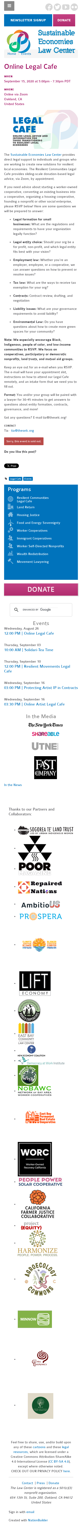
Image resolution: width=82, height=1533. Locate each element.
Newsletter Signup (28, 20)
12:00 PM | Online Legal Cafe (29, 633)
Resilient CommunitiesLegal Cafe (33, 499)
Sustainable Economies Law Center (36, 155)
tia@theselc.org (22, 431)
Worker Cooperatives (32, 531)
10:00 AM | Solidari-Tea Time (28, 649)
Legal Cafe (15, 478)
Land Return (26, 507)
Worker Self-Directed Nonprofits (40, 546)
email (30, 1512)
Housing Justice (28, 515)
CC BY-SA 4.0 (59, 1462)
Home (12, 54)
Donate (64, 20)
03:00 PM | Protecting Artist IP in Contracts (41, 687)
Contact (27, 1483)
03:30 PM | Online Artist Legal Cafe (34, 704)
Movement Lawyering (33, 562)
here (66, 1471)
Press (41, 1483)
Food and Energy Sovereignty (38, 523)
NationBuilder (38, 1520)
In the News (13, 785)
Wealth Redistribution (32, 554)
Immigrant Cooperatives (34, 538)
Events (26, 54)
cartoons (39, 1447)
